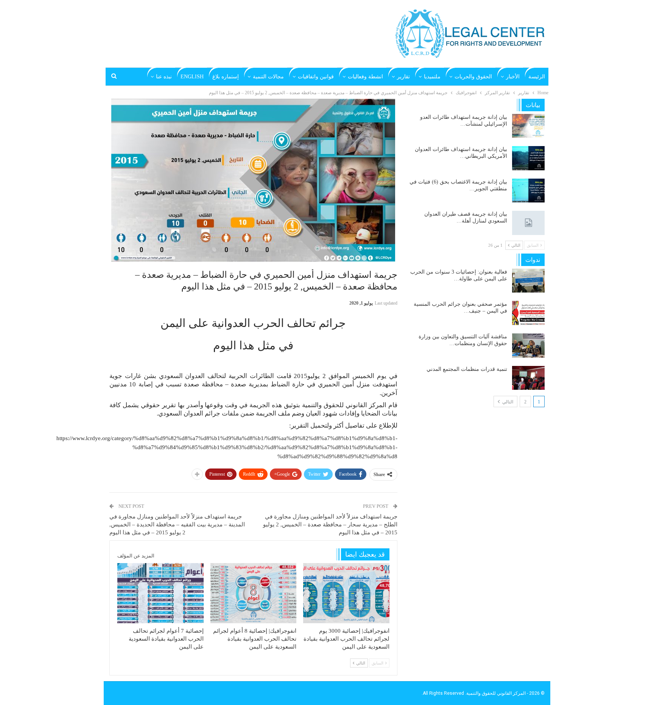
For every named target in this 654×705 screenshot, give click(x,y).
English (192, 76)
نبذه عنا (164, 76)
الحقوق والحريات (473, 76)
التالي (507, 402)
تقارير (403, 76)
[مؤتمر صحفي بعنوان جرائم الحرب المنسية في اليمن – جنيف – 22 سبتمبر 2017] (528, 313)
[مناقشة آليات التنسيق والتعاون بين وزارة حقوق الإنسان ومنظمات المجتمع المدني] (528, 345)
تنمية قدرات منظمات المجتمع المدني (467, 369)
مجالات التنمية (268, 76)
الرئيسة (536, 76)
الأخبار (513, 76)
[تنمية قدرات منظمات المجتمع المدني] (528, 378)
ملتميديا (432, 76)
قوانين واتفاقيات (316, 76)
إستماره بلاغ (225, 76)
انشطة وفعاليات (365, 76)
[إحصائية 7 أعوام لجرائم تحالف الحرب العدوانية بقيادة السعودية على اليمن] (160, 593)
